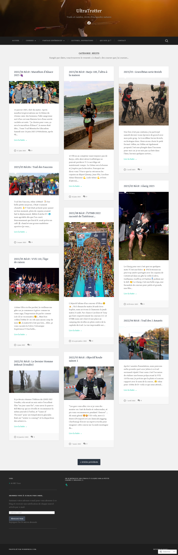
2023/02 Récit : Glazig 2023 (139, 186)
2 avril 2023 (131, 170)
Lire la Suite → (20, 140)
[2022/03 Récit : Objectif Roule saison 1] (89, 383)
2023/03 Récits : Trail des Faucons (33, 167)
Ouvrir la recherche (166, 41)
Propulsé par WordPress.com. (23, 549)
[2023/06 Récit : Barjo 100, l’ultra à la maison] (89, 115)
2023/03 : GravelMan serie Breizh (143, 72)
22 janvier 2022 (22, 437)
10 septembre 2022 (79, 341)
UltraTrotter (89, 11)
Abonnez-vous (17, 518)
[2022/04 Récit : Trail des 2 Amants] (144, 343)
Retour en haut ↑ (161, 549)
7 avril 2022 (131, 401)
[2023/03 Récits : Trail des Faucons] (34, 184)
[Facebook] (89, 22)
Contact (122, 41)
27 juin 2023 (21, 151)
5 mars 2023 (21, 242)
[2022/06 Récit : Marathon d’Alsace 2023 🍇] (34, 92)
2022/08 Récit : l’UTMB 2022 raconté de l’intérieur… (85, 215)
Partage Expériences (52, 41)
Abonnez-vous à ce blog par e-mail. (26, 496)
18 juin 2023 (76, 197)
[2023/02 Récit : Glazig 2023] (144, 226)
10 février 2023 (132, 304)
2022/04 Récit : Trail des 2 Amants (143, 320)
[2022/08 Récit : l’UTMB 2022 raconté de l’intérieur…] (89, 259)
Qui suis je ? (105, 41)
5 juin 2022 (21, 345)
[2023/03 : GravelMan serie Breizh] (144, 101)
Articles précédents (90, 462)
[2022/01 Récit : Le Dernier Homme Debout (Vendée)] (34, 382)
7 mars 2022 (76, 444)
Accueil (15, 41)
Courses (30, 41)
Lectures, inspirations (82, 41)
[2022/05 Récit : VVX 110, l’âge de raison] (34, 284)
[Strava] (66, 484)
